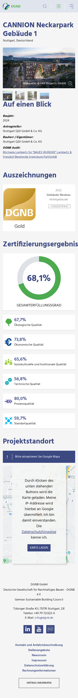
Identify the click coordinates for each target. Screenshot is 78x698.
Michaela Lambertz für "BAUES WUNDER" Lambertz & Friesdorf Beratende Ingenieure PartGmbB (37, 154)
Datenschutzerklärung (39, 665)
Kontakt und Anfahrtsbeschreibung (39, 645)
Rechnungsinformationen (39, 670)
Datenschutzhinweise (39, 532)
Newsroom (39, 655)
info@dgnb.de (44, 617)
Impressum (39, 660)
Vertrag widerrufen (39, 683)
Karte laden (39, 547)
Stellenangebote (39, 650)
